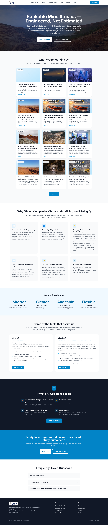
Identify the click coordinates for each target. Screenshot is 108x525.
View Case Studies (60, 451)
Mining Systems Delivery (62, 506)
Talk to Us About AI (54, 420)
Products (42, 2)
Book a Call (94, 2)
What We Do (34, 2)
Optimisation (58, 510)
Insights (68, 2)
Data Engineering (60, 508)
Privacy (91, 520)
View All (53, 194)
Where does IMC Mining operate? (39, 482)
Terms (97, 520)
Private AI (58, 513)
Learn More (17, 367)
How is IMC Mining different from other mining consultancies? (48, 488)
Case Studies (81, 508)
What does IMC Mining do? (37, 475)
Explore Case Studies (62, 39)
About (74, 2)
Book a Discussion (44, 39)
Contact (80, 513)
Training (61, 2)
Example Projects (52, 2)
